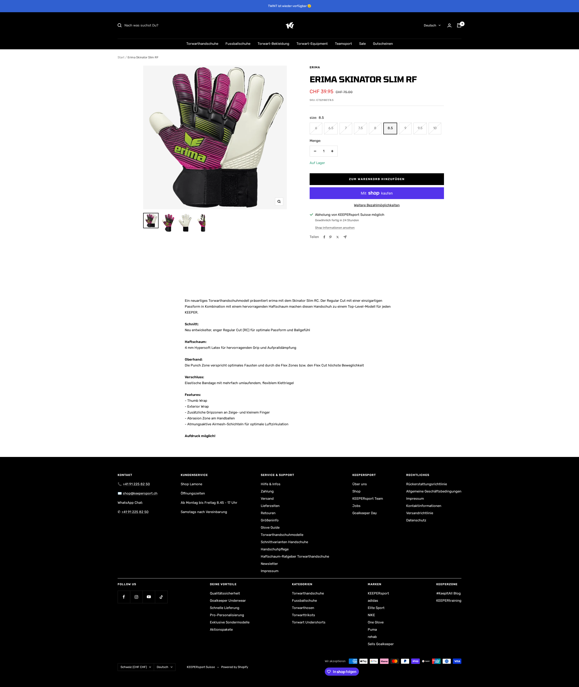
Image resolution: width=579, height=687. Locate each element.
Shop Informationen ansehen (335, 227)
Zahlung (267, 491)
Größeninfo (270, 520)
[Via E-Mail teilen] (345, 236)
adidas (373, 601)
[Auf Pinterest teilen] (330, 237)
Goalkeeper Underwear (228, 601)
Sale (362, 44)
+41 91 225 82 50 (136, 484)
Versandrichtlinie (419, 513)
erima (315, 67)
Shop (356, 491)
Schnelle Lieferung (224, 608)
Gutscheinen (383, 44)
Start (121, 57)
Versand (267, 499)
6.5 (330, 128)
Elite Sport (376, 608)
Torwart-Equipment (312, 44)
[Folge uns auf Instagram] (136, 597)
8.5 (390, 128)
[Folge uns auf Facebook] (124, 597)
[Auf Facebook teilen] (324, 237)
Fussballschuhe (237, 44)
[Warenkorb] (459, 25)
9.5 (420, 128)
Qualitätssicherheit (225, 593)
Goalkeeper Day (364, 513)
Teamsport (343, 44)
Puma (372, 630)
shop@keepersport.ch (140, 493)
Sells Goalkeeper (381, 644)
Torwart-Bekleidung (273, 44)
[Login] (449, 25)
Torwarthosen (303, 608)
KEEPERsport (378, 593)
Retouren (268, 513)
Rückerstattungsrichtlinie (426, 484)
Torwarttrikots (303, 615)
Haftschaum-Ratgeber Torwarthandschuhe (295, 556)
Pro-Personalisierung (227, 615)
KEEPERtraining (448, 601)
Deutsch (430, 25)
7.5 (360, 128)
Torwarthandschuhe (202, 44)
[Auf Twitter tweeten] (337, 237)
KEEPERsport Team (367, 499)
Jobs (356, 506)
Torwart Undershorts (308, 622)
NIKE (371, 615)
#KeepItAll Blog (448, 593)
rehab (372, 637)
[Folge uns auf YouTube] (148, 597)
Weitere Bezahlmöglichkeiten (377, 205)
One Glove (376, 622)
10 (435, 128)
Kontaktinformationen (423, 506)
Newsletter (269, 564)
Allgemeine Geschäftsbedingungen (433, 491)
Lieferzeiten (270, 506)
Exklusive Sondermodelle (229, 622)
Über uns (359, 484)
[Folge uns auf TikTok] (161, 597)
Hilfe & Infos (270, 484)
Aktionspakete (221, 630)
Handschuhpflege (275, 549)
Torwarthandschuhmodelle (282, 535)
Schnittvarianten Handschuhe (284, 542)
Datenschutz (416, 520)
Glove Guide (270, 527)
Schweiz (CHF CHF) (134, 667)
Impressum (269, 571)
